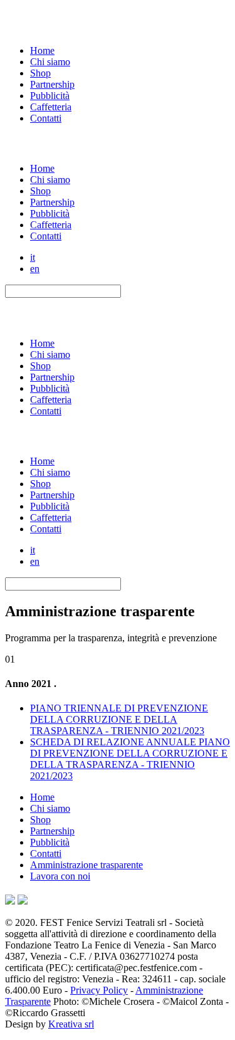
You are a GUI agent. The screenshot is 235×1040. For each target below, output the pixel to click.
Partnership (52, 84)
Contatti (45, 118)
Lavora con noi (60, 876)
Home (42, 50)
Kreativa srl (71, 1024)
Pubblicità (50, 95)
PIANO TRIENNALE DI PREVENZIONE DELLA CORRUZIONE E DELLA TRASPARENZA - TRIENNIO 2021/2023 (119, 719)
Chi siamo (50, 61)
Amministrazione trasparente (86, 864)
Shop (40, 73)
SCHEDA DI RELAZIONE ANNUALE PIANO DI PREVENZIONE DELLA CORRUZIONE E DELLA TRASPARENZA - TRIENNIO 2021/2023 (130, 759)
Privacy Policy (99, 990)
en (34, 268)
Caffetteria (50, 107)
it (32, 257)
